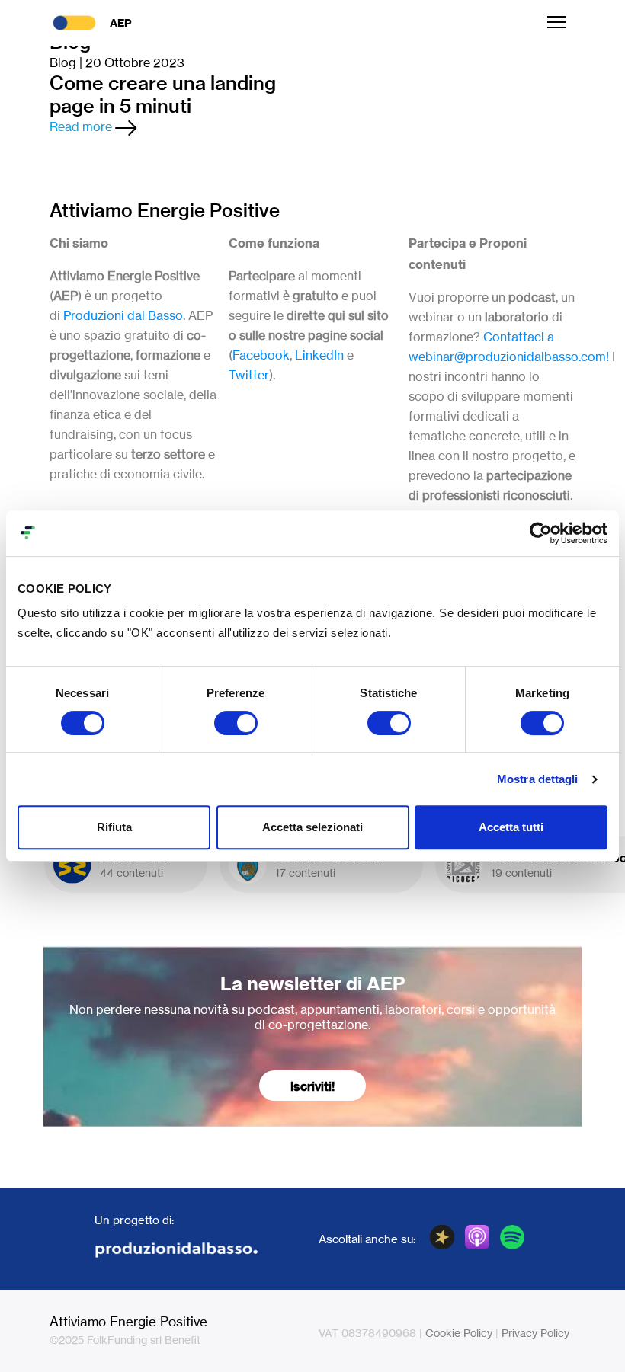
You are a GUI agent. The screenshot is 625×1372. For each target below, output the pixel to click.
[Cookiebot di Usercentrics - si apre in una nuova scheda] (540, 533)
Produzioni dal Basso (123, 315)
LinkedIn (319, 355)
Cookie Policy (458, 1332)
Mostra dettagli (538, 778)
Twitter (249, 374)
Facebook (261, 355)
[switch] (236, 723)
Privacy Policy (535, 1332)
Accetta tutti (511, 826)
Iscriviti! (312, 1086)
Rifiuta (114, 826)
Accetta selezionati (312, 826)
